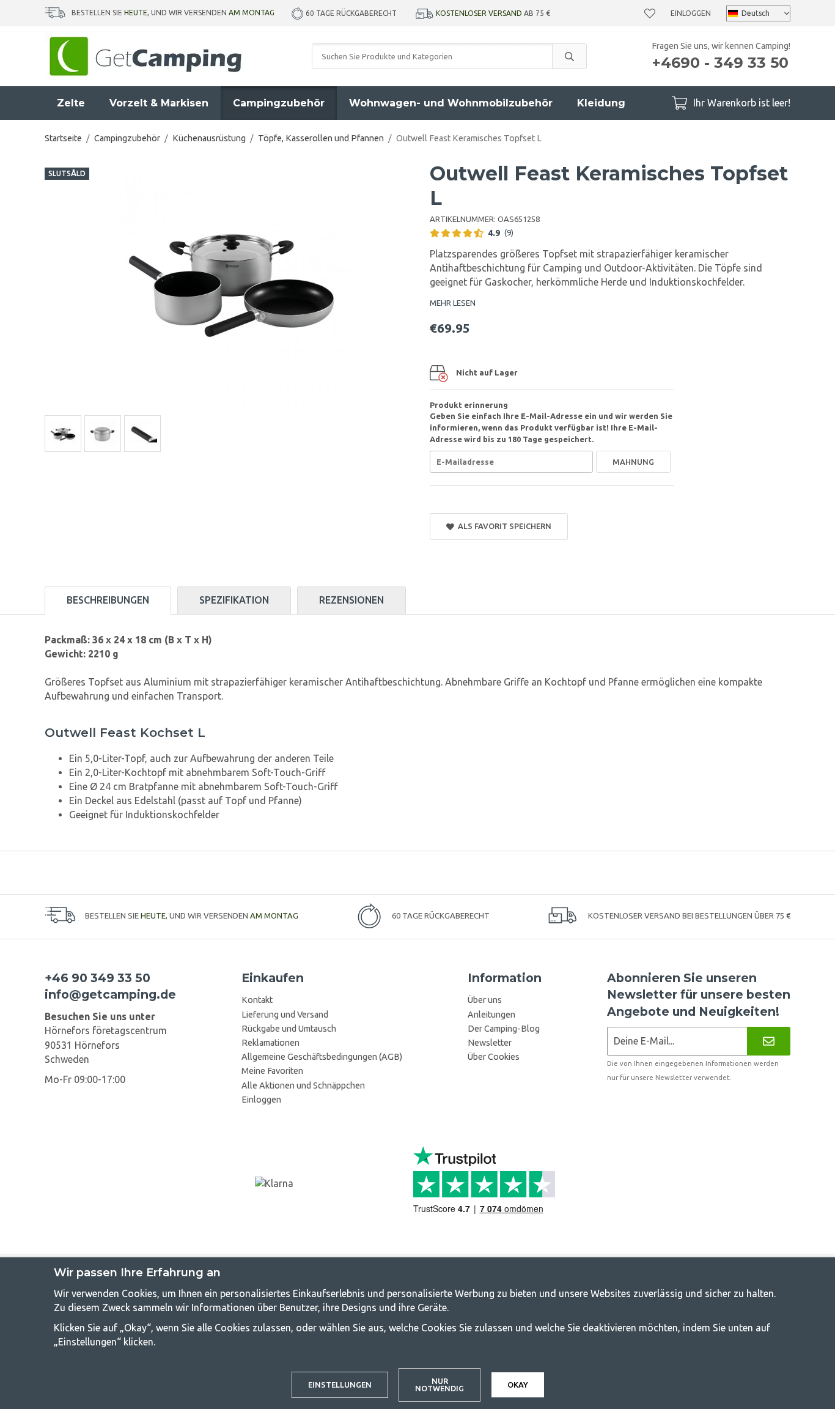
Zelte (71, 103)
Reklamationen (270, 1043)
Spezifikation (234, 599)
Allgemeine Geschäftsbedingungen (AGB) (321, 1057)
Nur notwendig (439, 1385)
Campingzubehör (279, 103)
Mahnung (633, 461)
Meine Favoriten (272, 1071)
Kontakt (257, 1000)
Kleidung (601, 103)
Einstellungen (340, 1384)
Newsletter (490, 1043)
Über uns (485, 1000)
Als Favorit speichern (502, 526)
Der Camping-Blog (504, 1029)
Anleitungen (491, 1014)
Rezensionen (351, 599)
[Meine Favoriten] (649, 13)
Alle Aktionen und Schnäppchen (303, 1085)
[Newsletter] (768, 1041)
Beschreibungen (108, 599)
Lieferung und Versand (284, 1014)
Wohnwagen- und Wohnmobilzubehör (451, 103)
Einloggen (691, 13)
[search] (569, 56)
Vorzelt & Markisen (158, 103)
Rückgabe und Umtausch (288, 1029)
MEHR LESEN (453, 302)
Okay (517, 1384)
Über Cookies (494, 1057)
